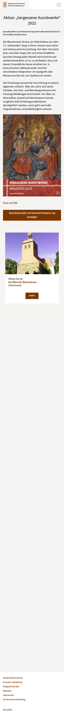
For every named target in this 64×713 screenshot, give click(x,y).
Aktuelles (7, 710)
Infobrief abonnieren (13, 678)
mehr (32, 295)
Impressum (8, 695)
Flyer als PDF (10, 203)
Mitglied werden (11, 686)
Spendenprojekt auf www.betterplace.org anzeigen (32, 215)
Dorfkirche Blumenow (22, 282)
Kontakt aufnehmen (12, 682)
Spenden (7, 691)
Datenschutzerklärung (14, 699)
